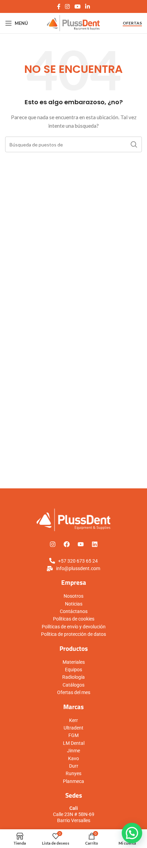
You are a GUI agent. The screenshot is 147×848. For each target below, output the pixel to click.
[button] (132, 833)
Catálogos (73, 685)
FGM (73, 735)
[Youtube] (81, 544)
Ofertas (132, 23)
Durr (73, 766)
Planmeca (73, 781)
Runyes (73, 773)
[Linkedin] (95, 544)
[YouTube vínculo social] (77, 6)
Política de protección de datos (73, 634)
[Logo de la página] (73, 23)
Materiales (74, 662)
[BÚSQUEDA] (134, 144)
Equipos (73, 669)
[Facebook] (67, 544)
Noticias (73, 604)
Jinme (73, 750)
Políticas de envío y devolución (74, 626)
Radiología (73, 677)
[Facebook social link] (59, 6)
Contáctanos (74, 611)
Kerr (73, 720)
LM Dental (73, 743)
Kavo (73, 758)
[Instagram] (52, 544)
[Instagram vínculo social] (67, 6)
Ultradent (73, 728)
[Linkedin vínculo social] (87, 6)
